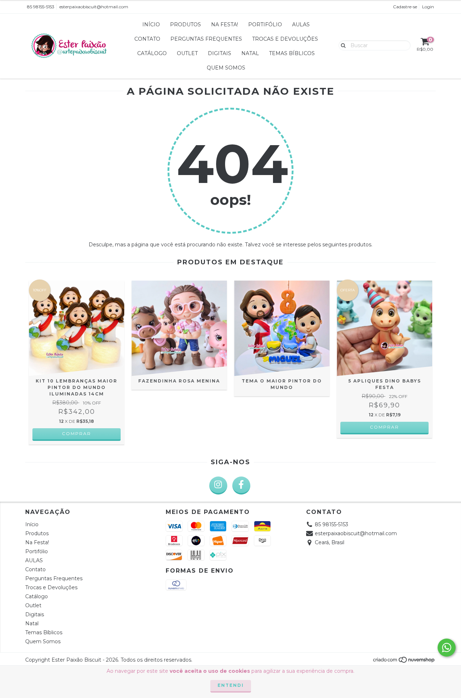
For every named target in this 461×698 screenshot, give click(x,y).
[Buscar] (342, 45)
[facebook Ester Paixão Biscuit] (241, 485)
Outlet (187, 53)
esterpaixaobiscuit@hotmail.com (93, 6)
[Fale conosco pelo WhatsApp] (447, 648)
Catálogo (152, 53)
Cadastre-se (405, 6)
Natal (250, 53)
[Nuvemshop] (404, 661)
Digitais (219, 53)
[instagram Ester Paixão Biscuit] (218, 485)
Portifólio (265, 24)
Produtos (185, 24)
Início (151, 24)
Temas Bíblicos (292, 53)
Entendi (231, 685)
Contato (147, 39)
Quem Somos (226, 67)
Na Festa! (224, 24)
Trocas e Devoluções (285, 39)
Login (428, 6)
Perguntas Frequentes (206, 39)
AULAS (301, 24)
